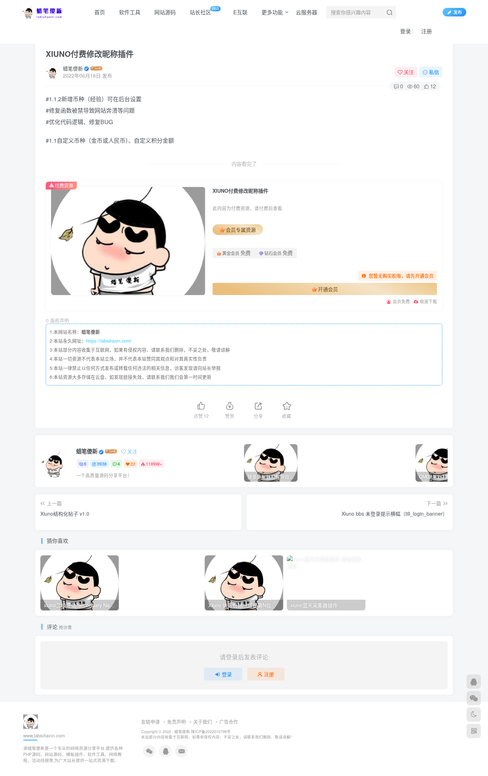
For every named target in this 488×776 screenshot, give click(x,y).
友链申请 (150, 721)
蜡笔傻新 (73, 68)
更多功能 (271, 12)
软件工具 (129, 12)
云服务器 (306, 12)
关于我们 (202, 721)
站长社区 (203, 11)
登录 (405, 31)
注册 (426, 31)
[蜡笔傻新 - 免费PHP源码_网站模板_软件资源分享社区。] (42, 11)
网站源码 (164, 12)
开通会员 (328, 289)
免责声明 (176, 721)
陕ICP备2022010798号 (211, 731)
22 (132, 464)
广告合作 (228, 721)
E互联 (240, 12)
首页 (99, 12)
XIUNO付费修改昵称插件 (90, 53)
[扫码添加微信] (474, 698)
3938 (102, 464)
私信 (434, 71)
